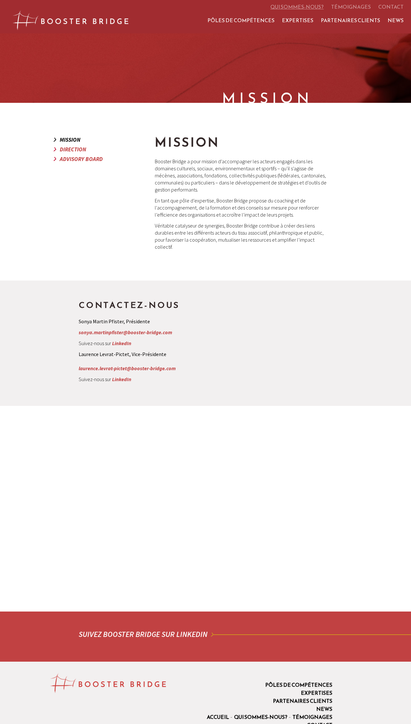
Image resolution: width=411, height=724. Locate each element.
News (396, 20)
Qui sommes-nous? (297, 7)
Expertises (297, 20)
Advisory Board (81, 159)
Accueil (218, 717)
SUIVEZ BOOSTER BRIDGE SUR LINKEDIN (143, 634)
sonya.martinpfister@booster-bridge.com (125, 332)
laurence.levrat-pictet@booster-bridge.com (127, 368)
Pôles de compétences (241, 20)
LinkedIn (121, 343)
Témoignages (351, 7)
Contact (391, 7)
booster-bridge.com (71, 20)
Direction (73, 149)
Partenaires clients (350, 20)
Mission (70, 139)
